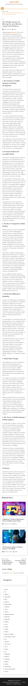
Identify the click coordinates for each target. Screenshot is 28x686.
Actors (6, 589)
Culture (6, 611)
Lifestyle (7, 641)
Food (6, 624)
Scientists (7, 659)
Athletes (7, 594)
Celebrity (7, 606)
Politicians (7, 654)
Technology (8, 666)
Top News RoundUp (10, 669)
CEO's (6, 609)
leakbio (14, 29)
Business (7, 602)
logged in (11, 573)
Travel (6, 671)
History (6, 631)
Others (6, 649)
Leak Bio (14, 2)
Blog (6, 599)
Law (6, 639)
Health (6, 629)
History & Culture (9, 634)
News (6, 646)
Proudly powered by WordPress (11, 682)
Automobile (7, 597)
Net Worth (7, 644)
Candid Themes (17, 684)
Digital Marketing (9, 614)
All (3, 19)
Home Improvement (10, 636)
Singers (6, 661)
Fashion (7, 621)
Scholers (7, 656)
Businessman (8, 604)
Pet (5, 651)
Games (6, 626)
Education (7, 616)
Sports (6, 664)
